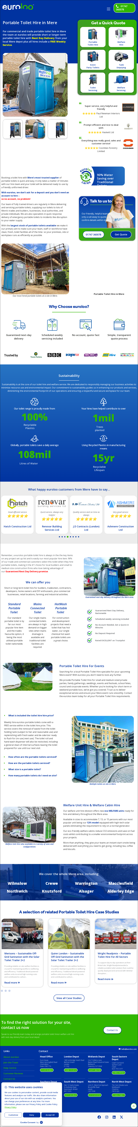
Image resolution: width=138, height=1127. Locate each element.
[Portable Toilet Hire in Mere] (27, 689)
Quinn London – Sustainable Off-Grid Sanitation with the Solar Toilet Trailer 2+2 (20, 957)
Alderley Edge (120, 891)
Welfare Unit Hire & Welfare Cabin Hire (91, 805)
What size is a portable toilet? (24, 769)
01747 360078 (121, 8)
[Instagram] (106, 1117)
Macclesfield (120, 883)
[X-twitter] (121, 1117)
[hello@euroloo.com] (119, 1049)
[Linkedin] (114, 1117)
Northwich (17, 891)
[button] (109, 8)
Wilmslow (17, 883)
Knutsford (52, 891)
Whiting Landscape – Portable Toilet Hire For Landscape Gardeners (115, 957)
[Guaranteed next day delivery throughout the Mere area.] (109, 576)
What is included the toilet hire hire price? (31, 715)
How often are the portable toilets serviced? (32, 756)
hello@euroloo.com (129, 1049)
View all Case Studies (69, 998)
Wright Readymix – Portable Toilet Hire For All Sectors (67, 955)
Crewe (52, 883)
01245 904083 (46, 1070)
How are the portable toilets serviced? (29, 763)
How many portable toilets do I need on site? (32, 775)
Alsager (86, 891)
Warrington (86, 883)
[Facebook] (99, 1117)
